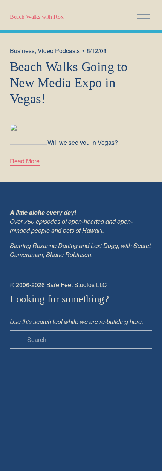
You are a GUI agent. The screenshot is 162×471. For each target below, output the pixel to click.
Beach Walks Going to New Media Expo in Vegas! (69, 82)
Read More (25, 160)
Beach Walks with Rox (37, 17)
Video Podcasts (59, 50)
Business (22, 50)
